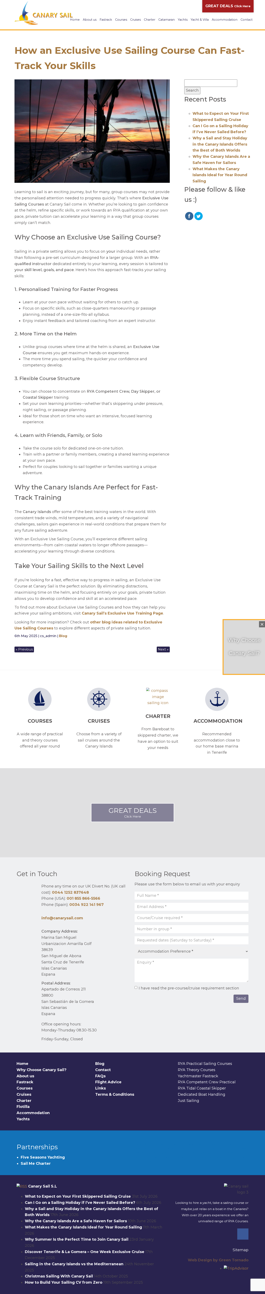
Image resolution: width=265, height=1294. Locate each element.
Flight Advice (108, 1082)
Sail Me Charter (36, 1163)
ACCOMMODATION (218, 721)
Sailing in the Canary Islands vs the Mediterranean (74, 1264)
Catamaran (166, 20)
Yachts (183, 20)
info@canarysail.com (62, 918)
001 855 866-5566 (83, 898)
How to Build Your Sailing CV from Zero (63, 1282)
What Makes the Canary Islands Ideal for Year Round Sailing (220, 175)
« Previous (24, 649)
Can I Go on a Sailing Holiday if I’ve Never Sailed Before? (80, 1202)
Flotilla (23, 1106)
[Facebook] (242, 1234)
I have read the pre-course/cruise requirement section (189, 988)
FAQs (100, 1076)
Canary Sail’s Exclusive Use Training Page (122, 613)
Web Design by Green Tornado (218, 1260)
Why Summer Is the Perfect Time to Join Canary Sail (76, 1239)
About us (89, 20)
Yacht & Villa (200, 20)
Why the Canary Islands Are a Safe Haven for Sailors (76, 1221)
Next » (163, 649)
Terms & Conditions (114, 1094)
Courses (121, 20)
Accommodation (224, 20)
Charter (149, 20)
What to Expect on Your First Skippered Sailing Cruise (78, 1196)
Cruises (135, 20)
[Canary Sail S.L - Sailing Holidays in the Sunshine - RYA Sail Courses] (44, 13)
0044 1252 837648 (70, 892)
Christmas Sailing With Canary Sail (59, 1276)
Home (75, 20)
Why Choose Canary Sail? (41, 1070)
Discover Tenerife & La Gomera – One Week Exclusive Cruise (84, 1252)
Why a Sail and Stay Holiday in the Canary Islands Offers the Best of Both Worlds (220, 144)
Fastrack (106, 20)
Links (100, 1088)
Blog (63, 636)
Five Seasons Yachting (43, 1157)
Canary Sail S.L (42, 1186)
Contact (247, 20)
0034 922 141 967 (86, 904)
